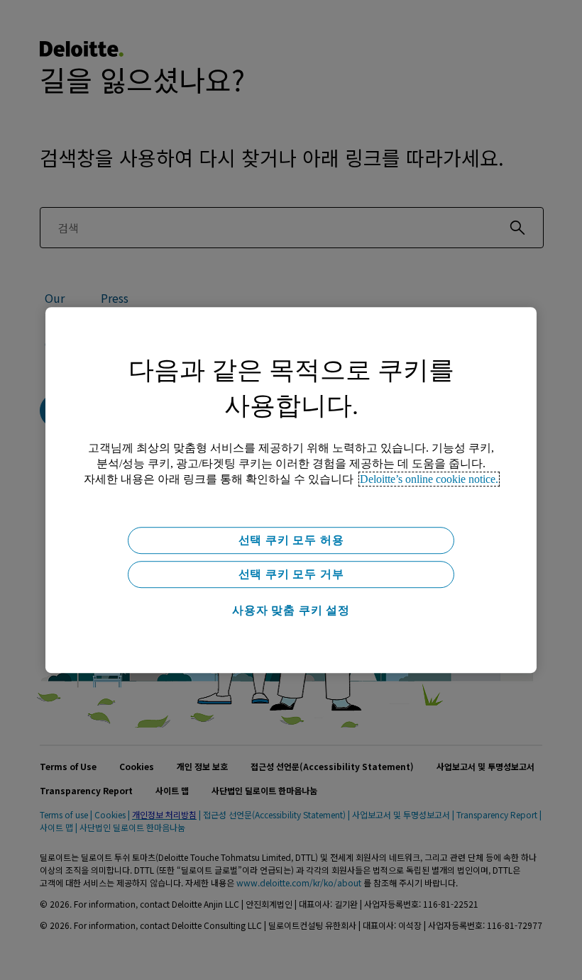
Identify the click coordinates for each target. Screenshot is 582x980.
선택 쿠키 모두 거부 (291, 574)
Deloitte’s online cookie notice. (429, 479)
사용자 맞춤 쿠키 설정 (291, 610)
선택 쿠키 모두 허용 (291, 540)
